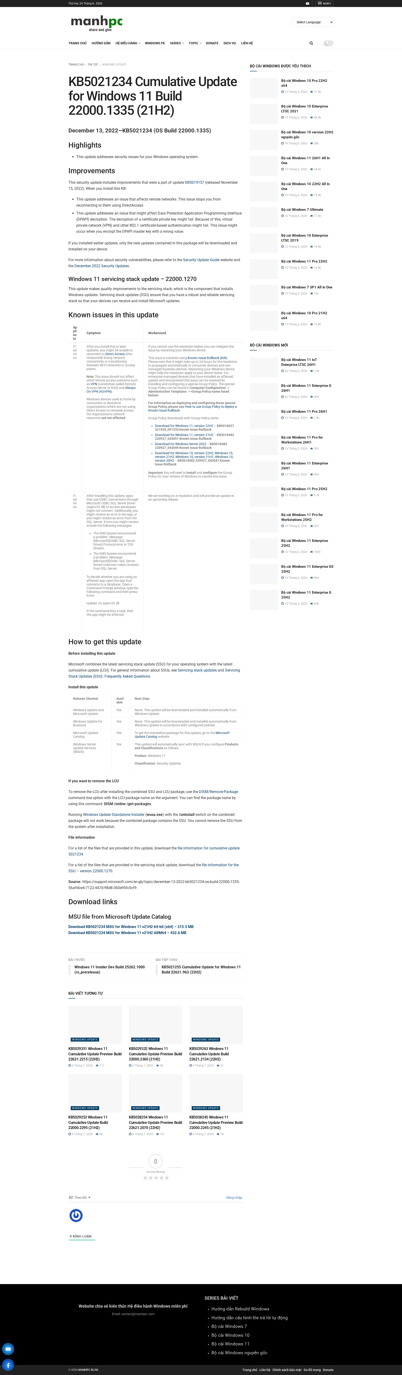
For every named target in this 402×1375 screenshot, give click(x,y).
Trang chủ (77, 43)
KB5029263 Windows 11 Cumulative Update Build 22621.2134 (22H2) (209, 1053)
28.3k (317, 117)
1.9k (316, 417)
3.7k (316, 495)
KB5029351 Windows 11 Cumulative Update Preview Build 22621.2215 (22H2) (95, 1053)
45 (161, 1065)
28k (316, 143)
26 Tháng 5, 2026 (295, 371)
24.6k (317, 169)
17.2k (317, 216)
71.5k (317, 92)
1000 (316, 552)
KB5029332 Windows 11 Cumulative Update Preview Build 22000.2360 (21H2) (155, 1053)
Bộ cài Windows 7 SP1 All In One (306, 287)
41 (222, 1065)
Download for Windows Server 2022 (180, 444)
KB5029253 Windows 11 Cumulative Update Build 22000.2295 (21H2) (88, 1122)
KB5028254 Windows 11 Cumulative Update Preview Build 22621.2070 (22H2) (155, 1122)
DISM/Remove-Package (218, 792)
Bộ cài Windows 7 (229, 1326)
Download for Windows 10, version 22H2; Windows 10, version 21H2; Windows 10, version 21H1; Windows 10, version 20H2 (194, 456)
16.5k (317, 246)
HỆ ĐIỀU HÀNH (126, 43)
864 (316, 577)
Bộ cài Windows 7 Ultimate (302, 210)
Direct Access (115, 354)
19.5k (317, 195)
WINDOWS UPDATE (114, 64)
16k (316, 293)
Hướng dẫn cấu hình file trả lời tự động (249, 1317)
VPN (94, 384)
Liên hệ (264, 1370)
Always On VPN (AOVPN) (111, 389)
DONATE (212, 43)
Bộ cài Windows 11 (230, 1344)
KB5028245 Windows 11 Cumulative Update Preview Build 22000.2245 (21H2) (216, 1122)
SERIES (175, 43)
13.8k (317, 324)
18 (222, 1134)
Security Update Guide (201, 260)
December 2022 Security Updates (101, 266)
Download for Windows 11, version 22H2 (184, 426)
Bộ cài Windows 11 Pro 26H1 (304, 411)
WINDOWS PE (155, 43)
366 (316, 474)
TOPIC (193, 43)
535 (316, 448)
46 (101, 1134)
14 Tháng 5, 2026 (295, 143)
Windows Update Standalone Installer (113, 814)
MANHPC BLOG (88, 1370)
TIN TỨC (93, 64)
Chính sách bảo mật (287, 1370)
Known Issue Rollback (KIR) (207, 358)
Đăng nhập (234, 1197)
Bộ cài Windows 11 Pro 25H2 (304, 489)
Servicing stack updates (197, 670)
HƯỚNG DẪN (101, 43)
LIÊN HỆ (247, 43)
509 (316, 396)
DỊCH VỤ (230, 43)
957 (316, 526)
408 (316, 603)
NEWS (326, 3)
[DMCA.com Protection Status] (133, 1337)
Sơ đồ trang (312, 1370)
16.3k (317, 267)
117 (101, 1065)
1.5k (316, 371)
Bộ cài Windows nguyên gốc (239, 1352)
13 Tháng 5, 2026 (295, 92)
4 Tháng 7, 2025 (82, 1065)
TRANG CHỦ (76, 64)
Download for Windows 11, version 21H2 (184, 435)
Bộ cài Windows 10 (230, 1335)
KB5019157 (194, 182)
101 (162, 1134)
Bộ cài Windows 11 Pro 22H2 (304, 261)
